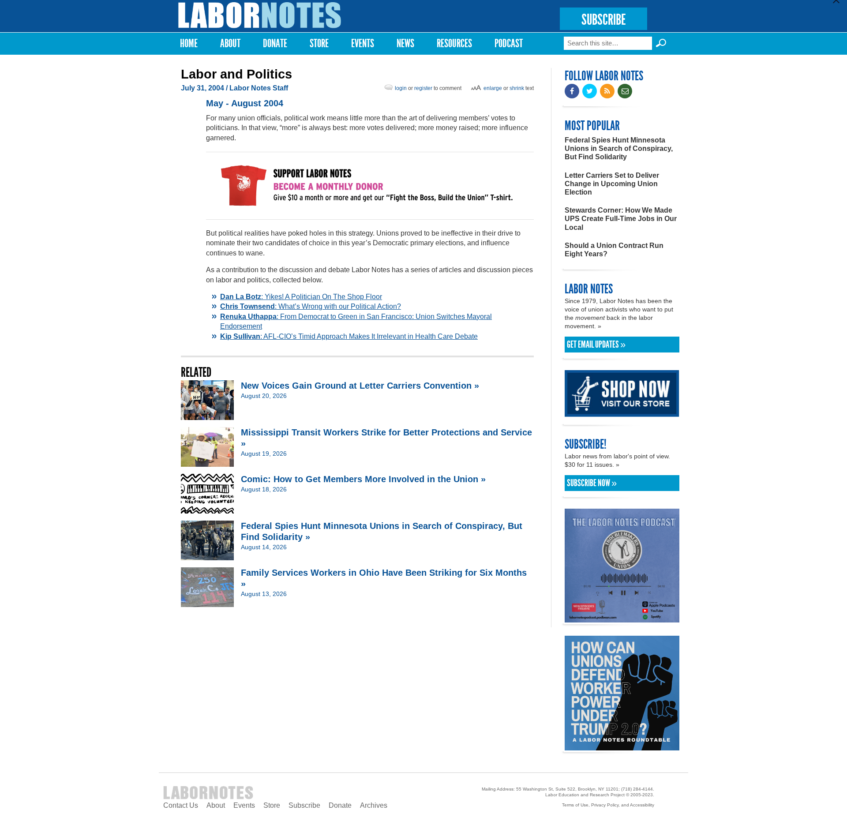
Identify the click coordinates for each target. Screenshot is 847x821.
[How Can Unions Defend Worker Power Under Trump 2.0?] (622, 746)
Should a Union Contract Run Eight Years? (614, 250)
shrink (517, 88)
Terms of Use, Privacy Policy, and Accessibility (608, 804)
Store (319, 43)
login (401, 88)
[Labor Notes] (259, 15)
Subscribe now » (592, 483)
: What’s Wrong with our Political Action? (310, 306)
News (405, 43)
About (230, 43)
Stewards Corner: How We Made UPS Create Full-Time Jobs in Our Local (621, 218)
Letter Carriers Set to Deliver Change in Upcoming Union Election (612, 184)
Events (362, 43)
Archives (373, 805)
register (423, 88)
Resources (454, 43)
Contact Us (180, 805)
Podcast (509, 43)
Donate (275, 43)
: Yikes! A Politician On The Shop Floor (301, 296)
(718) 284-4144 (637, 789)
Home (189, 43)
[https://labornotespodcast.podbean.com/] (622, 618)
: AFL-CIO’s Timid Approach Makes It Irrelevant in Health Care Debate (349, 336)
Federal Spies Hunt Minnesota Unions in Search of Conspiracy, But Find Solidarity (619, 148)
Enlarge (492, 88)
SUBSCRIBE (603, 20)
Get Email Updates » (596, 344)
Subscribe (304, 805)
